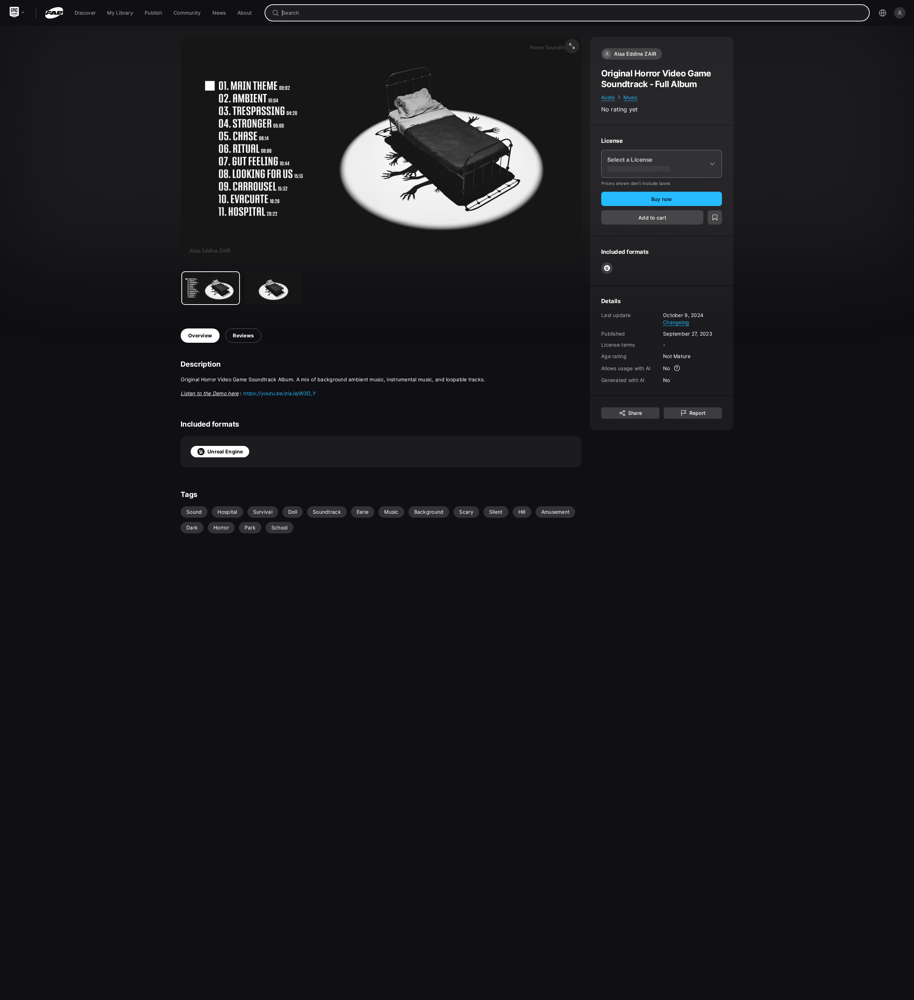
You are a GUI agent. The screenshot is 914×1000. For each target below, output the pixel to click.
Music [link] (630, 97)
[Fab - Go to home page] (54, 13)
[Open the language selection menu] (882, 13)
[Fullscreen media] (572, 46)
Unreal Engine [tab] (225, 451)
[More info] (677, 368)
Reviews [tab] (243, 335)
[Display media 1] (273, 288)
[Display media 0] (210, 288)
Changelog (676, 322)
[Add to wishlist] (715, 218)
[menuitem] (85, 13)
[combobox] (572, 12)
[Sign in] (899, 13)
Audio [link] (608, 97)
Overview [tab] (200, 335)
